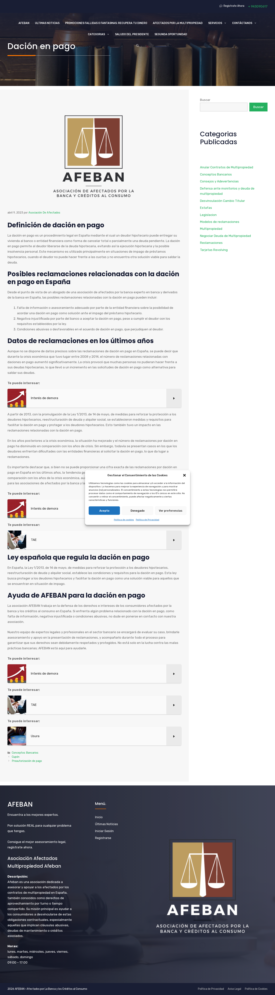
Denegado (138, 510)
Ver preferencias (170, 510)
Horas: (12, 946)
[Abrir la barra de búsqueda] (137, 45)
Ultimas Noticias (47, 23)
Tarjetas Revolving (214, 250)
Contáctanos (242, 23)
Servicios (215, 23)
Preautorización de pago (27, 761)
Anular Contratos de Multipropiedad (226, 167)
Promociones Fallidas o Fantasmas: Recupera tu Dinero (106, 23)
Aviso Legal (234, 989)
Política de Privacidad (147, 519)
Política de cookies (124, 519)
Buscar (205, 100)
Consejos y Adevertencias (219, 181)
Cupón (15, 756)
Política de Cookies (256, 989)
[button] (184, 475)
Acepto (104, 510)
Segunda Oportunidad (171, 34)
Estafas (206, 208)
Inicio (99, 817)
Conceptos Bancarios (25, 752)
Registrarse (103, 838)
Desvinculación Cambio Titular (222, 201)
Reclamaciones (211, 243)
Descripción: (17, 876)
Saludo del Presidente (132, 34)
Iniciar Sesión (104, 831)
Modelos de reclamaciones (219, 222)
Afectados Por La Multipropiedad (178, 23)
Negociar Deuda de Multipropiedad (225, 236)
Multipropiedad (211, 229)
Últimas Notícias (106, 824)
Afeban (24, 23)
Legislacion (208, 215)
